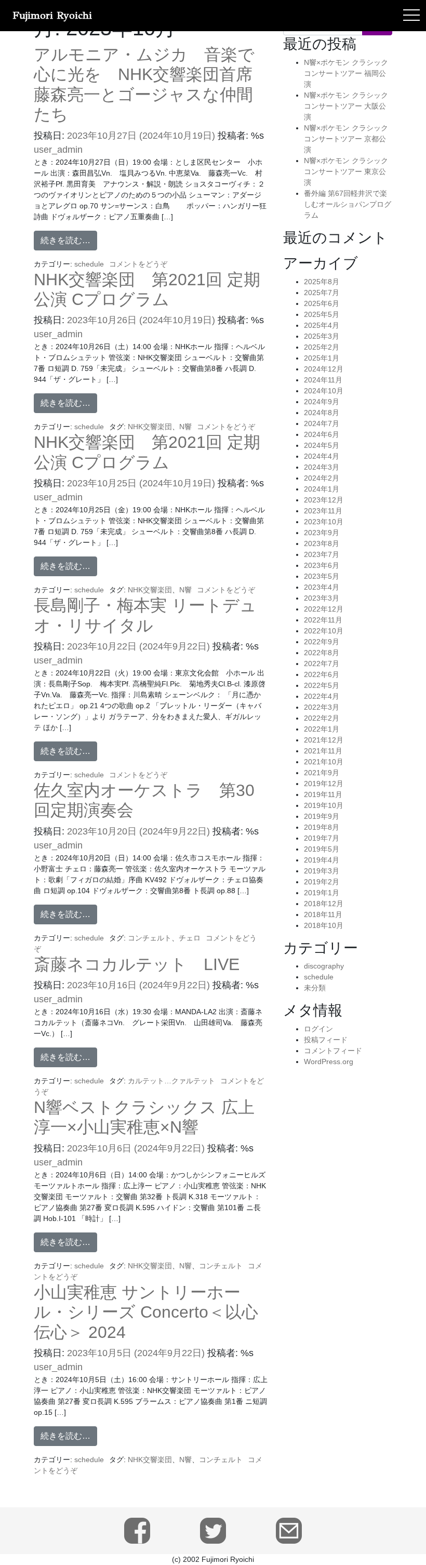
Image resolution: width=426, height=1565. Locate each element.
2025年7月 (321, 292)
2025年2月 (321, 347)
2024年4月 (321, 456)
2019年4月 (321, 860)
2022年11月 (323, 620)
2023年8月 (321, 543)
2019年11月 (323, 794)
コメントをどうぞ (138, 264)
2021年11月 (323, 751)
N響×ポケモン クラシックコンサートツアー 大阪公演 (346, 106)
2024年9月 (321, 401)
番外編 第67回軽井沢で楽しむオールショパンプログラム (347, 204)
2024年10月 (323, 391)
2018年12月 (323, 903)
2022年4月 (321, 696)
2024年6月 (321, 434)
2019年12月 (323, 783)
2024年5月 (321, 445)
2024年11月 (323, 380)
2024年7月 (321, 423)
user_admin (58, 149)
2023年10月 (323, 522)
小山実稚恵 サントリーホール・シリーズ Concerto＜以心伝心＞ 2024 (146, 1312)
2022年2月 (321, 718)
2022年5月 (321, 685)
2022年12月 (323, 609)
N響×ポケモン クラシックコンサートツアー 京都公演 (346, 139)
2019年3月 (321, 871)
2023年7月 (321, 554)
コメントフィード (333, 1050)
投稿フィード (326, 1040)
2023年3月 (321, 598)
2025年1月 (321, 358)
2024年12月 (323, 369)
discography (324, 966)
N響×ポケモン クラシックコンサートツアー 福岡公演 (346, 73)
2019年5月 (321, 849)
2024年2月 (321, 478)
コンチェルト (149, 938)
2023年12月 (323, 500)
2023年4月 (321, 587)
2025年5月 (321, 314)
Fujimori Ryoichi (52, 15)
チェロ (190, 938)
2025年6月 (321, 303)
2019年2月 (321, 882)
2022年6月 (321, 674)
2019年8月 (321, 827)
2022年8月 (321, 652)
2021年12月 (323, 740)
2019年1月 (321, 892)
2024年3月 (321, 467)
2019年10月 (323, 805)
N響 (185, 426)
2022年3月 (321, 707)
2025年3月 (321, 336)
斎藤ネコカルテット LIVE (136, 964)
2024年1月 (321, 489)
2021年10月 (323, 762)
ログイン (318, 1029)
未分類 (315, 988)
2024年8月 (321, 412)
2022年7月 (321, 663)
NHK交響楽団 (150, 426)
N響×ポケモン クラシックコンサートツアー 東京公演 (346, 171)
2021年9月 (321, 772)
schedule (89, 264)
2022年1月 (321, 729)
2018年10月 (323, 925)
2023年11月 (323, 511)
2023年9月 (321, 532)
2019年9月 (321, 816)
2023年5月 (321, 576)
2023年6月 (321, 565)
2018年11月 (323, 914)
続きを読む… (65, 240)
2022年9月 (321, 642)
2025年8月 (321, 281)
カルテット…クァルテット (171, 1081)
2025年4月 (321, 325)
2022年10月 (323, 631)
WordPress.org (328, 1061)
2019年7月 (321, 838)
